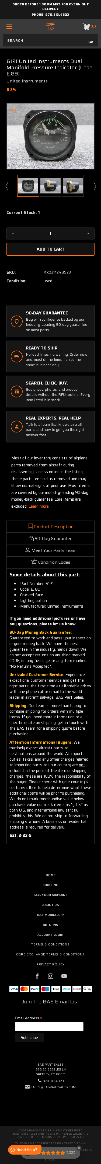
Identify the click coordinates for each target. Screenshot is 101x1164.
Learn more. (39, 506)
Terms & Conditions (50, 944)
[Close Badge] (79, 1148)
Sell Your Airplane (50, 894)
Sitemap (50, 1160)
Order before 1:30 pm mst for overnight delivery (50, 6)
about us (50, 904)
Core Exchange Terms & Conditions (50, 954)
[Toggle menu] (15, 26)
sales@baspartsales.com (53, 1087)
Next (94, 186)
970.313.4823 (57, 14)
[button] (50, 1103)
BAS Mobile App (50, 914)
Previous (6, 186)
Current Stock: (23, 213)
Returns (50, 924)
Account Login (50, 934)
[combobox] (50, 40)
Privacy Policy (50, 964)
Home (50, 875)
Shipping (50, 885)
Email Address (28, 1018)
